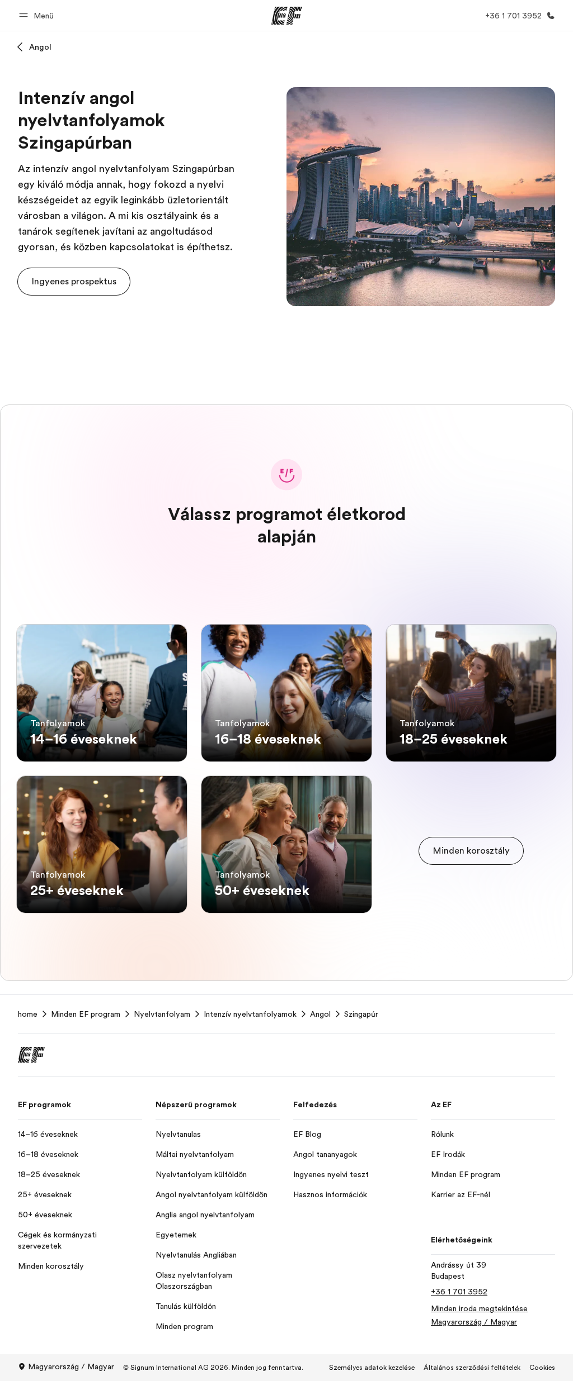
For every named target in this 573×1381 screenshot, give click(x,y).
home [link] (27, 1013)
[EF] (286, 16)
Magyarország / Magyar (71, 1366)
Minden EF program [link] (85, 1013)
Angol (40, 46)
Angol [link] (320, 1013)
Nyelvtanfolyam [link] (162, 1013)
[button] (38, 15)
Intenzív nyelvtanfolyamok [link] (250, 1013)
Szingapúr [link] (361, 1013)
